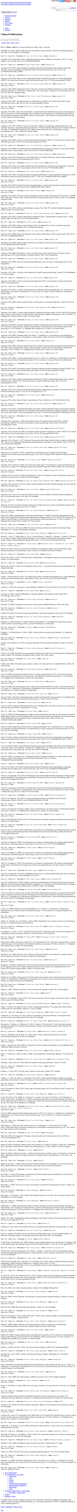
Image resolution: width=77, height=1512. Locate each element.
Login (7, 28)
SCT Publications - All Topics (14, 1474)
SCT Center (8, 23)
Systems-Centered (10, 16)
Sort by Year (6, 43)
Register (7, 30)
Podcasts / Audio (10, 1496)
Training (7, 17)
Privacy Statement (6, 1507)
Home (15, 12)
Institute (7, 21)
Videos (7, 1494)
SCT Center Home (11, 1473)
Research (8, 19)
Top (2, 1510)
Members (8, 25)
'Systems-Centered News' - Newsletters (17, 1491)
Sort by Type (15, 43)
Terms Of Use (17, 1507)
